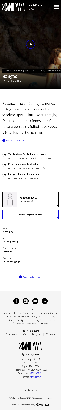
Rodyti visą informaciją (30, 214)
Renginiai (36, 316)
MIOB (45, 316)
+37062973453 (36, 373)
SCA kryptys (23, 316)
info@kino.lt (35, 376)
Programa (37, 334)
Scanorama (11, 334)
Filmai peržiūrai (23, 320)
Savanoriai (32, 323)
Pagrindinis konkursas (24, 312)
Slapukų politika (30, 389)
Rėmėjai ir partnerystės (44, 320)
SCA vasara (49, 334)
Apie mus (7, 312)
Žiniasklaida (18, 323)
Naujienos (24, 334)
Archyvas (43, 323)
